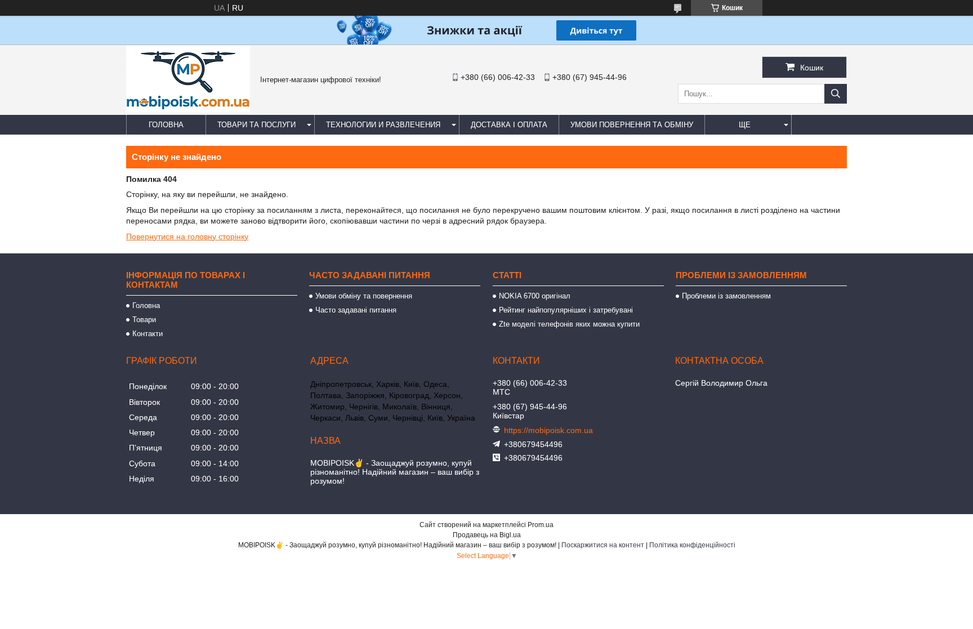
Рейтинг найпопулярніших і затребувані (566, 310)
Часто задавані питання (355, 310)
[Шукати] (835, 94)
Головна (166, 125)
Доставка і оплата (509, 125)
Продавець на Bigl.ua (487, 535)
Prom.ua (541, 525)
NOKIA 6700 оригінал (534, 296)
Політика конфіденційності (692, 545)
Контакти (147, 333)
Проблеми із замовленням (726, 296)
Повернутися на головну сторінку (187, 236)
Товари (144, 319)
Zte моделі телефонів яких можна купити (569, 324)
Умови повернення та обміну (631, 125)
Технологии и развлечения (383, 125)
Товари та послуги (256, 125)
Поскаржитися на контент (602, 545)
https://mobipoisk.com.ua (548, 430)
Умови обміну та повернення (363, 296)
